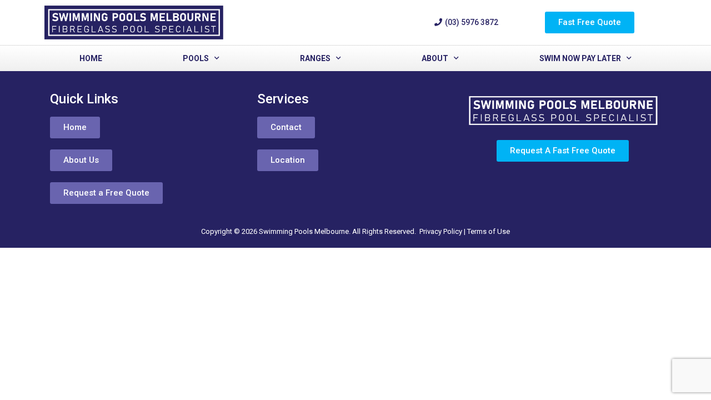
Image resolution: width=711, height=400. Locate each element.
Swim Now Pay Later (580, 58)
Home (90, 58)
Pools (196, 58)
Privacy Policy (440, 231)
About (435, 58)
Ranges (315, 58)
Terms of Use (488, 231)
